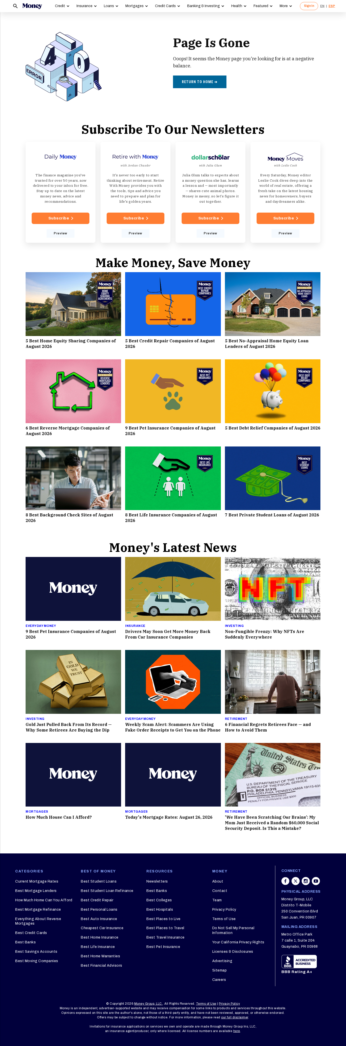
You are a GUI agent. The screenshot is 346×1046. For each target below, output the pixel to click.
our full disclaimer (234, 1017)
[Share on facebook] (285, 881)
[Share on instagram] (306, 881)
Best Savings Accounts (36, 952)
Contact (219, 891)
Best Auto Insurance (99, 919)
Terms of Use (224, 919)
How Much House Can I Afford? (59, 817)
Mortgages (134, 6)
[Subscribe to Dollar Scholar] (210, 192)
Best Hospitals (159, 909)
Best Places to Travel (165, 928)
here (236, 1031)
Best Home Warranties (100, 956)
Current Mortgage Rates (36, 881)
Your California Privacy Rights (238, 942)
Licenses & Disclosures (232, 952)
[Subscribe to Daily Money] (60, 192)
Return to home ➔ (200, 82)
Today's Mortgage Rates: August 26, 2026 (169, 817)
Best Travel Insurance (165, 937)
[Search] (15, 6)
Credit (60, 6)
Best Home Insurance (100, 937)
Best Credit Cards (31, 933)
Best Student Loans (99, 881)
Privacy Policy (224, 909)
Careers (219, 980)
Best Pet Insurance (163, 947)
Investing (234, 626)
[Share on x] (296, 881)
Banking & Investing (203, 6)
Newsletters (157, 881)
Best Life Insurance (98, 947)
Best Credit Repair (97, 900)
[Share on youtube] (316, 881)
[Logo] (32, 6)
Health (236, 6)
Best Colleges (159, 900)
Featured (261, 6)
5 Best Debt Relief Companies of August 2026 (272, 428)
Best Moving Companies (36, 961)
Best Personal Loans (99, 909)
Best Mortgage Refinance (38, 909)
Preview (60, 233)
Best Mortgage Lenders (36, 891)
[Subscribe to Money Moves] (285, 192)
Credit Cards (165, 6)
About (217, 881)
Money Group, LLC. (148, 1003)
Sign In (309, 6)
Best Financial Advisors (101, 965)
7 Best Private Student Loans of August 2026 (272, 514)
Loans (109, 6)
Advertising (222, 961)
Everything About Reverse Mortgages (38, 921)
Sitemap (219, 970)
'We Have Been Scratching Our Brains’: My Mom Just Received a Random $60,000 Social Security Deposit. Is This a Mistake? (272, 823)
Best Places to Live (163, 919)
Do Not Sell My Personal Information (233, 930)
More (284, 6)
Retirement (236, 719)
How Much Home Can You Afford (43, 900)
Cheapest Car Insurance (102, 928)
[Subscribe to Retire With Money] (135, 192)
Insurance (84, 6)
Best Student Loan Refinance (107, 891)
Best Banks (25, 942)
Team (217, 900)
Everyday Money (41, 626)
